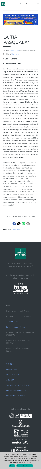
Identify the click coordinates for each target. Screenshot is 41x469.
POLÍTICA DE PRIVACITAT (16, 390)
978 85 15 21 (13, 322)
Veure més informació (24, 466)
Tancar (12, 466)
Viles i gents (15, 54)
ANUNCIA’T (10, 380)
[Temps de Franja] (3, 4)
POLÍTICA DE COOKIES (15, 396)
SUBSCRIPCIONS (13, 375)
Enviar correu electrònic (15, 327)
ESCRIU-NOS (11, 369)
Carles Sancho (14, 51)
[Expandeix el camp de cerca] (25, 3)
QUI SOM (10, 364)
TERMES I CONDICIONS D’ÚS (17, 385)
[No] (38, 460)
